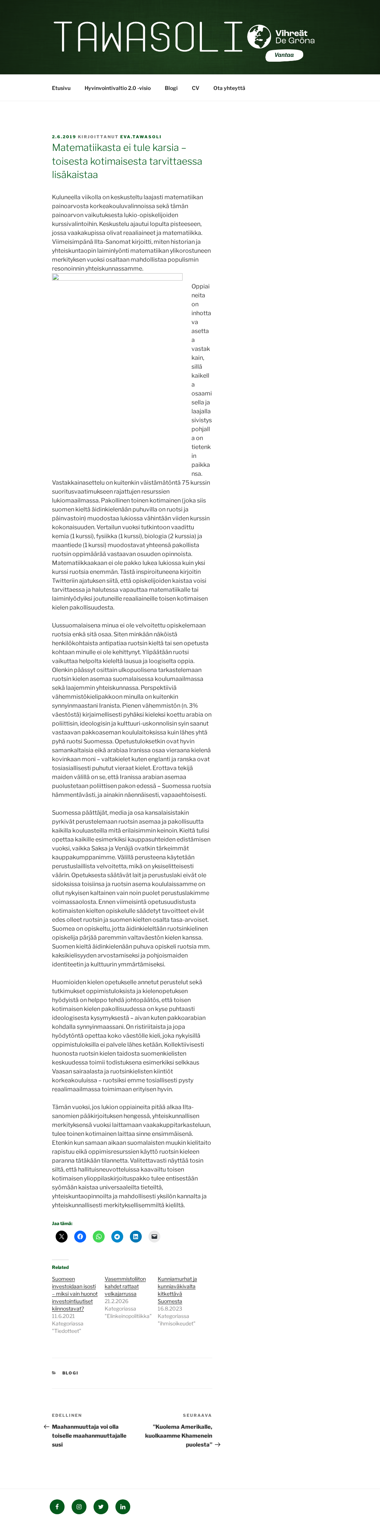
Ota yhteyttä (229, 88)
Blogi (171, 88)
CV (195, 88)
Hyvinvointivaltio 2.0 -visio (118, 88)
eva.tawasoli (141, 136)
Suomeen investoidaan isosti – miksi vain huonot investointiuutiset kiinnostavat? (75, 1294)
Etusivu (61, 88)
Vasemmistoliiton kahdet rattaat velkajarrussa (125, 1286)
